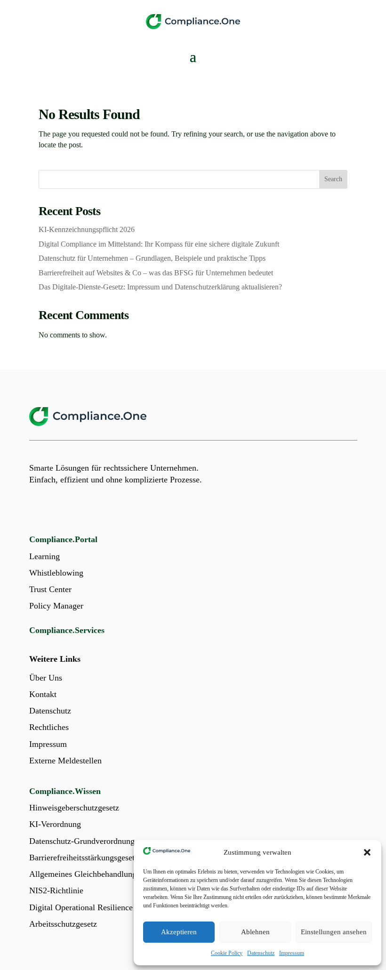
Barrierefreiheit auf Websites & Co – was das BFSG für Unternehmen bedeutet (156, 273)
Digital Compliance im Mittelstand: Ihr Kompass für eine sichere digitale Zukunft (159, 244)
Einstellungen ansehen (334, 932)
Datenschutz (260, 953)
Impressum (291, 953)
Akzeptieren (179, 932)
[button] (367, 852)
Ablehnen (255, 932)
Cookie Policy (226, 953)
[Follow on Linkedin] (36, 509)
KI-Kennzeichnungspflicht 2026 (87, 229)
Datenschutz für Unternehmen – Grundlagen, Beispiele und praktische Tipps (152, 258)
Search (333, 179)
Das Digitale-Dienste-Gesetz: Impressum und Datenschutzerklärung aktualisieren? (160, 287)
